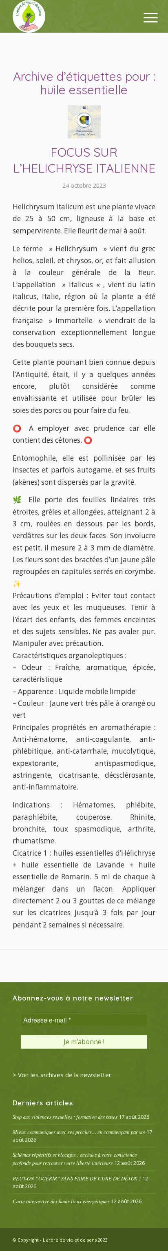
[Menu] (144, 17)
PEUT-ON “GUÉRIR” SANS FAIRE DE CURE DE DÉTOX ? (77, 1178)
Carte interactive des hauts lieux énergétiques (61, 1201)
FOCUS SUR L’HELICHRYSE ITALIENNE (84, 160)
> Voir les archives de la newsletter (62, 1075)
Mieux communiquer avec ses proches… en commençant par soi (79, 1131)
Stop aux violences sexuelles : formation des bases (65, 1116)
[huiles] (84, 121)
